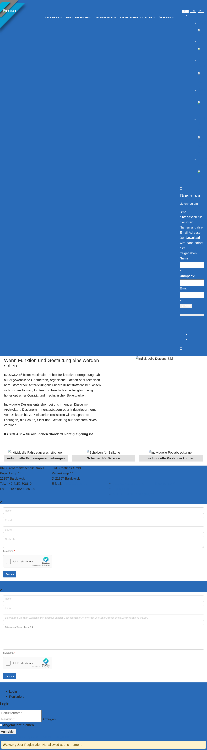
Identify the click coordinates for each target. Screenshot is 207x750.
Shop (192, 15)
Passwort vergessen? (56, 737)
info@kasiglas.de (75, 483)
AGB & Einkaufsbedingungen (133, 494)
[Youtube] (184, 5)
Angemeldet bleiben (18, 725)
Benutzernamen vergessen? (20, 737)
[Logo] (21, 11)
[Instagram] (193, 5)
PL (200, 11)
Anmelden (8, 731)
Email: (185, 288)
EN (193, 11)
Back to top (164, 483)
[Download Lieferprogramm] (181, 329)
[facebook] (202, 5)
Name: (185, 258)
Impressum (121, 489)
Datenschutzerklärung (128, 483)
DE (185, 11)
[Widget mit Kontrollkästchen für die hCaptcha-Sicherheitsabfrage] (27, 561)
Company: (187, 276)
